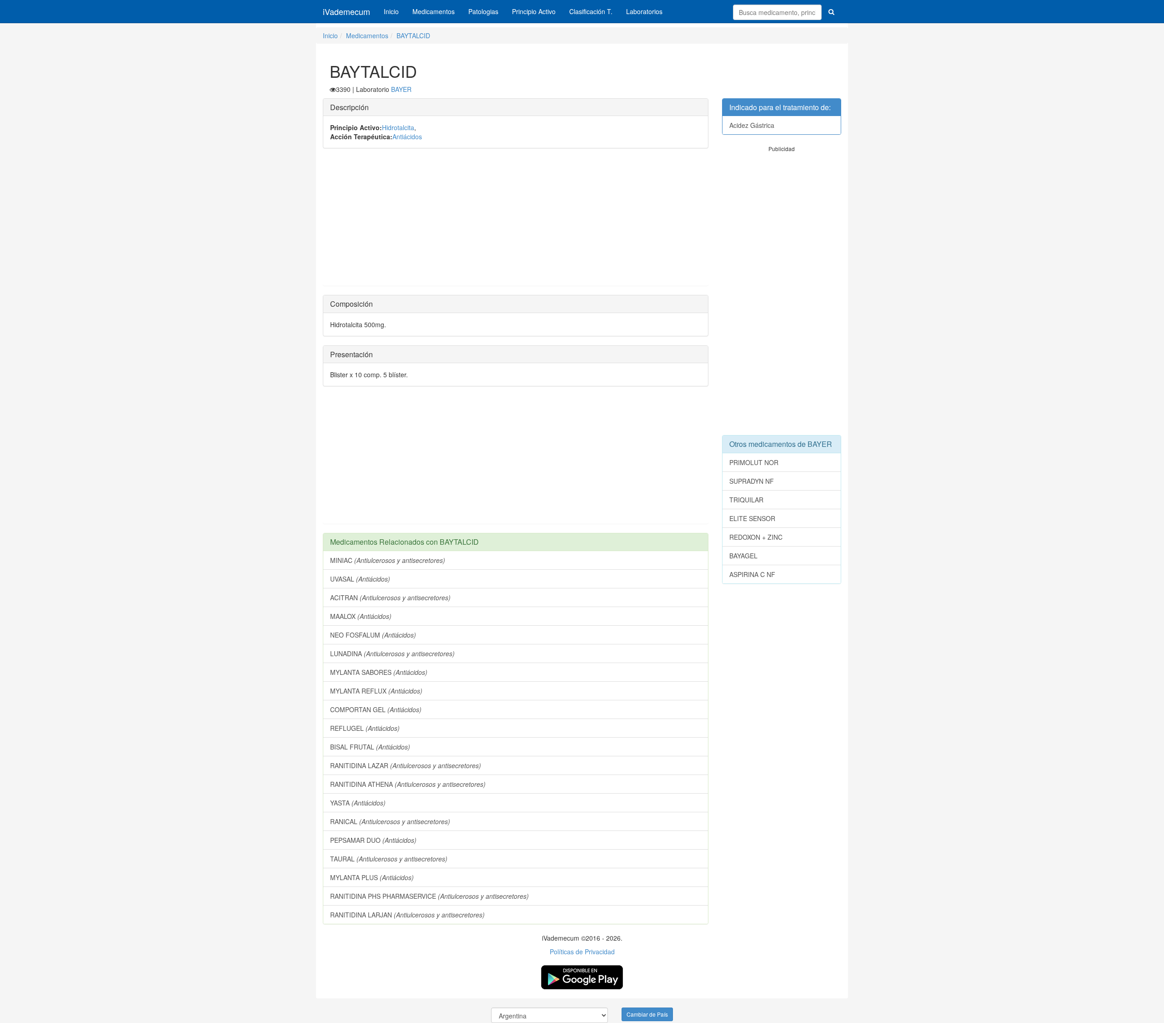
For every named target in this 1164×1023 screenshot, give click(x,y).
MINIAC (387, 560)
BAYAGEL (743, 555)
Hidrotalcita (398, 127)
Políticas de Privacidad (582, 951)
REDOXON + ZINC (756, 537)
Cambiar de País (647, 1014)
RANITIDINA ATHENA (408, 784)
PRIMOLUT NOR (753, 462)
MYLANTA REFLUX (376, 690)
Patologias (483, 11)
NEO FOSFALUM (373, 634)
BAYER (401, 89)
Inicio (391, 11)
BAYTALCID (413, 35)
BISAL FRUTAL (370, 746)
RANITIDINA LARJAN (407, 914)
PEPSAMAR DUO (373, 840)
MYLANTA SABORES (378, 672)
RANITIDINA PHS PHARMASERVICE (429, 896)
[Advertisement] (515, 221)
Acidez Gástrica (751, 125)
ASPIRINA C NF (752, 574)
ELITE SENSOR (752, 518)
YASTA (358, 802)
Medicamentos (433, 11)
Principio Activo (534, 11)
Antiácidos (407, 136)
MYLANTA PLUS (372, 877)
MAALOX (360, 616)
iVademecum (346, 11)
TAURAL (388, 858)
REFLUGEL (365, 728)
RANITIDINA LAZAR (405, 765)
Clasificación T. (590, 11)
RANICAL (390, 821)
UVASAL (360, 578)
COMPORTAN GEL (375, 709)
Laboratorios (644, 11)
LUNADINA (392, 653)
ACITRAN (390, 597)
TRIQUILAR (746, 499)
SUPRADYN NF (751, 481)
